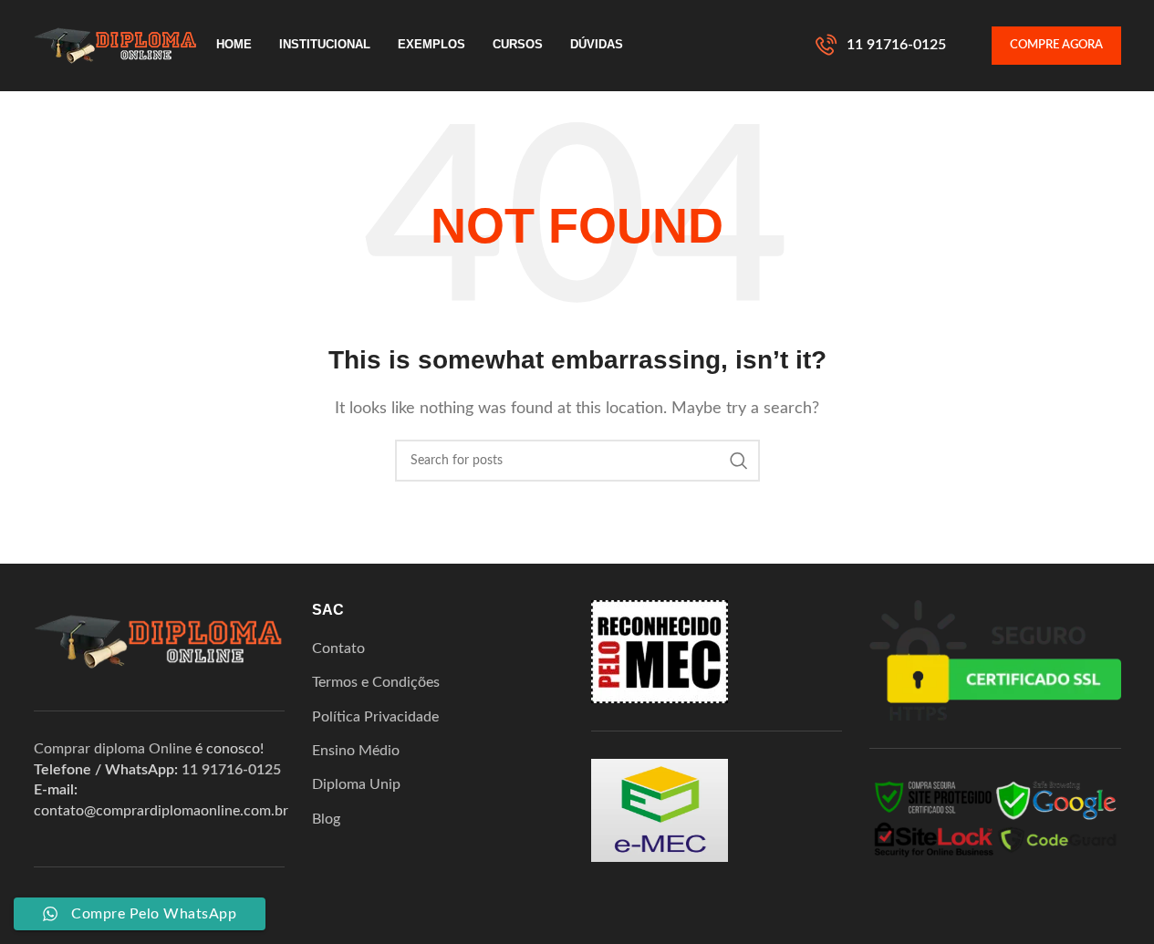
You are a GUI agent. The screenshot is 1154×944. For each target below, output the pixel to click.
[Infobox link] (881, 45)
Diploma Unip (356, 784)
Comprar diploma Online (113, 749)
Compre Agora (1056, 45)
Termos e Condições (376, 682)
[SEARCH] (739, 461)
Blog (326, 819)
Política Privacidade (375, 717)
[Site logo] (116, 44)
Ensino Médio (356, 750)
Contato (338, 648)
